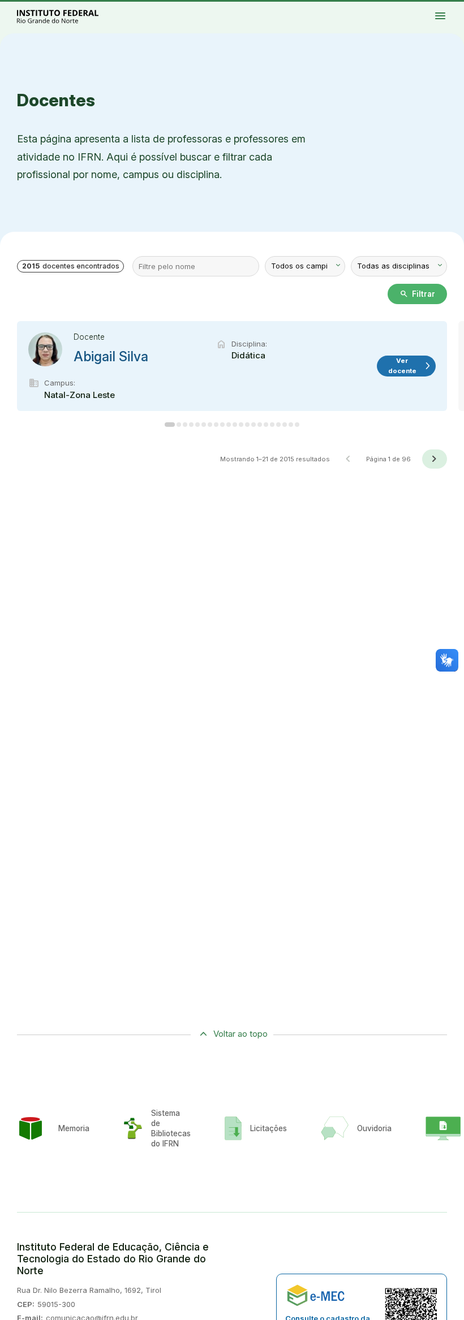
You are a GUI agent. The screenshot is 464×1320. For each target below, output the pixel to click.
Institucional (451, 7)
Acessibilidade (447, 9)
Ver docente (410, 365)
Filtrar (417, 294)
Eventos (430, 9)
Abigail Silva (111, 357)
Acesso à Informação (419, 9)
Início (416, 7)
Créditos (456, 9)
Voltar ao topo (240, 1033)
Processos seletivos (426, 7)
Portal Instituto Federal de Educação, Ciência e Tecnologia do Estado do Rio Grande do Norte (70, 16)
